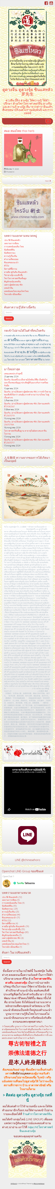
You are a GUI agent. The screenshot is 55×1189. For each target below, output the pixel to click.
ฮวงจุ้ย (32, 351)
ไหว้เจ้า (47, 360)
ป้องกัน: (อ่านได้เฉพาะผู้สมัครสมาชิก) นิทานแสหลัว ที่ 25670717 (27, 441)
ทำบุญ (45, 340)
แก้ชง (35, 356)
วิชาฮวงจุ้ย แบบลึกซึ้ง (13, 275)
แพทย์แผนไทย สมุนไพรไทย (16, 291)
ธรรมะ (11, 344)
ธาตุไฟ (43, 344)
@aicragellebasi (39, 1184)
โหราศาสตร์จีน (33, 359)
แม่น (5, 360)
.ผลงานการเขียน (11, 243)
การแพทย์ (7, 336)
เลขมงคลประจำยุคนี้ (13, 373)
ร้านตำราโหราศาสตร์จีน (37, 1114)
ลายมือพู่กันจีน (46, 348)
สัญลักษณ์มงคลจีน (12, 281)
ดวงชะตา (22, 340)
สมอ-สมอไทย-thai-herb (19, 131)
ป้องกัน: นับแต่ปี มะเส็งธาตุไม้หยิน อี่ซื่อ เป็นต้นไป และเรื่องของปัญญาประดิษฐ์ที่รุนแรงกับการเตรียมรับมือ (26, 382)
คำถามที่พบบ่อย (11, 259)
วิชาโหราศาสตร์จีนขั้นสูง (15, 278)
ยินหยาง (37, 347)
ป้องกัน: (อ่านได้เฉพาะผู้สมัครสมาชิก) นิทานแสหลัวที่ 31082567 (27, 405)
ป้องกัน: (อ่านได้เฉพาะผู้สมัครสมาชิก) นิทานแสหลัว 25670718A (27, 423)
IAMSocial (14, 1184)
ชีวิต (36, 336)
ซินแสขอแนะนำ (11, 262)
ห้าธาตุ (18, 352)
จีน (31, 335)
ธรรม (6, 344)
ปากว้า (17, 347)
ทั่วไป (6, 265)
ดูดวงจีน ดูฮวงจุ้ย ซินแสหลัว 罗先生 (27, 92)
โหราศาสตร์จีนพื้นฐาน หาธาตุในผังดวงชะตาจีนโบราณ (25, 432)
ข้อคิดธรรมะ (10, 253)
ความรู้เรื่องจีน (10, 256)
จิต (24, 336)
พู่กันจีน (27, 348)
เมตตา (29, 356)
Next (47, 181)
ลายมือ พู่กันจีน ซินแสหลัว (15, 272)
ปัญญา (12, 348)
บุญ (8, 348)
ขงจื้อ (13, 336)
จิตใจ (27, 336)
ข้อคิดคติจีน (9, 249)
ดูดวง (28, 340)
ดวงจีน (13, 339)
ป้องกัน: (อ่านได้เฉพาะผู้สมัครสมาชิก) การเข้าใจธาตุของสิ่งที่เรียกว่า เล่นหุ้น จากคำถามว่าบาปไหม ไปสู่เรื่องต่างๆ (27, 394)
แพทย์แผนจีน (43, 356)
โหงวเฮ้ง (11, 359)
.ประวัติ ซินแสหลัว (12, 240)
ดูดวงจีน (37, 340)
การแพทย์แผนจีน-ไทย (14, 246)
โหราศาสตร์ (20, 360)
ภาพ (32, 348)
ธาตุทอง (30, 344)
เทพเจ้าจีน (8, 288)
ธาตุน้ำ (37, 344)
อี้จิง (24, 352)
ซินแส (41, 335)
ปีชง (22, 347)
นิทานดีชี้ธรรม (10, 269)
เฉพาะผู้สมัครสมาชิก (13, 284)
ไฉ (44, 360)
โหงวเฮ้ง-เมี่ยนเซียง (12, 294)
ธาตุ (17, 344)
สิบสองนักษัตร (9, 352)
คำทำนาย (19, 336)
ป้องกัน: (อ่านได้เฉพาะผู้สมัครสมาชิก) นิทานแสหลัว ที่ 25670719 (27, 414)
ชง (34, 336)
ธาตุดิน (22, 344)
